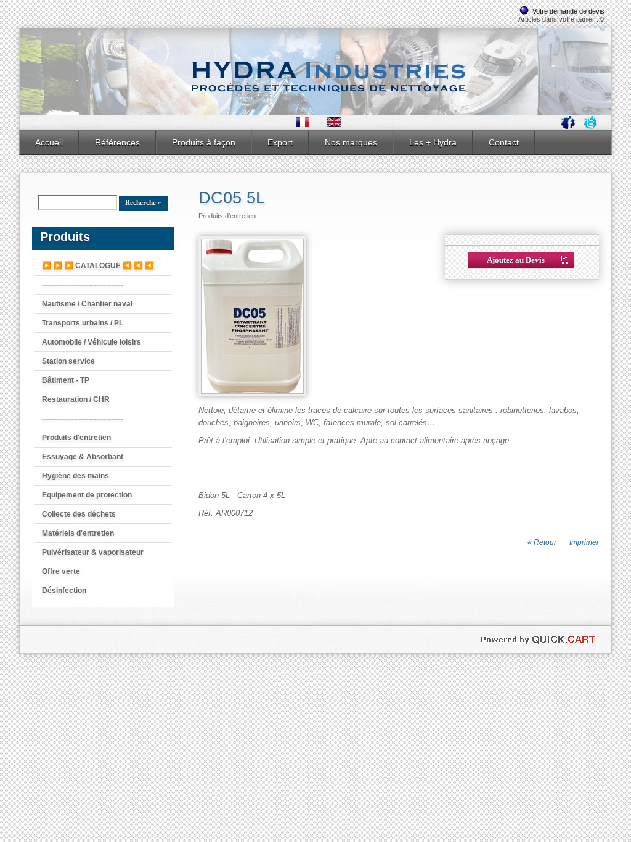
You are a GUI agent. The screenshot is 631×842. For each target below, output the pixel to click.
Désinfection (64, 590)
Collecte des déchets (79, 514)
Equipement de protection (87, 495)
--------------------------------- (82, 284)
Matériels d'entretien (78, 533)
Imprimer (584, 542)
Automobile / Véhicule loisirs (91, 342)
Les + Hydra (433, 142)
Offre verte (61, 571)
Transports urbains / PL (82, 323)
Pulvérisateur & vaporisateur (93, 552)
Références (117, 142)
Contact (504, 142)
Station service (68, 361)
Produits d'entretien (76, 437)
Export (280, 142)
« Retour (541, 542)
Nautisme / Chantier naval (87, 304)
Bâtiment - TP (65, 380)
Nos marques (351, 142)
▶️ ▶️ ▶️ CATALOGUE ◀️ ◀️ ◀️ (98, 265)
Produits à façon (203, 142)
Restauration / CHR (76, 399)
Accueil (49, 142)
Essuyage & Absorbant (82, 456)
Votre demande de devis (568, 11)
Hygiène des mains (75, 476)
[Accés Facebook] (568, 127)
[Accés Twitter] (590, 127)
